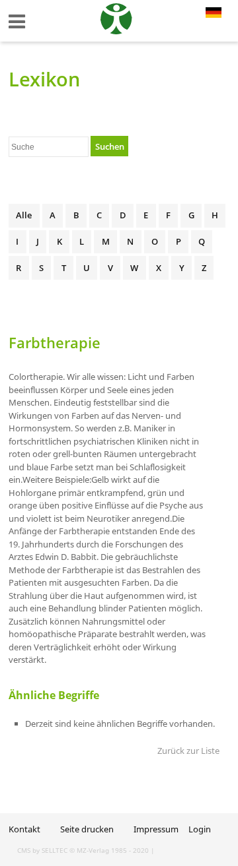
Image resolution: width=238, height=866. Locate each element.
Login (199, 829)
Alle (24, 215)
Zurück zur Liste (188, 751)
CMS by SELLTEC (42, 850)
